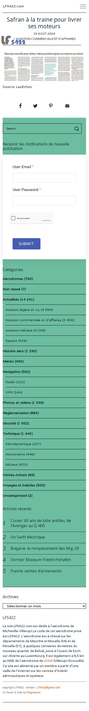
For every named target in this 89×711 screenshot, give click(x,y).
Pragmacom (34, 692)
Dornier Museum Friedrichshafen (41, 559)
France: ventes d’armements (36, 571)
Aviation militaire (19, 330)
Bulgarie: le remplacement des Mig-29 (45, 548)
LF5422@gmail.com (48, 687)
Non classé (11, 289)
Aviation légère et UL (22, 309)
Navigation (11, 371)
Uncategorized (15, 495)
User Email (23, 166)
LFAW (48, 661)
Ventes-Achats (15, 475)
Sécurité (9, 423)
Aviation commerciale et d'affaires (45, 39)
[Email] (66, 106)
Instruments (15, 454)
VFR (9, 392)
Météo (8, 361)
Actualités (11, 299)
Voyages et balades (19, 485)
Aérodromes (13, 278)
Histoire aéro (13, 351)
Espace (11, 340)
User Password (27, 189)
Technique (11, 433)
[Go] (77, 128)
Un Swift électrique (28, 537)
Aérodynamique (18, 444)
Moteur (11, 464)
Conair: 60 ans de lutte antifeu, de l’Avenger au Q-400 (41, 523)
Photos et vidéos (17, 402)
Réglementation (16, 413)
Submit (26, 243)
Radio (10, 382)
